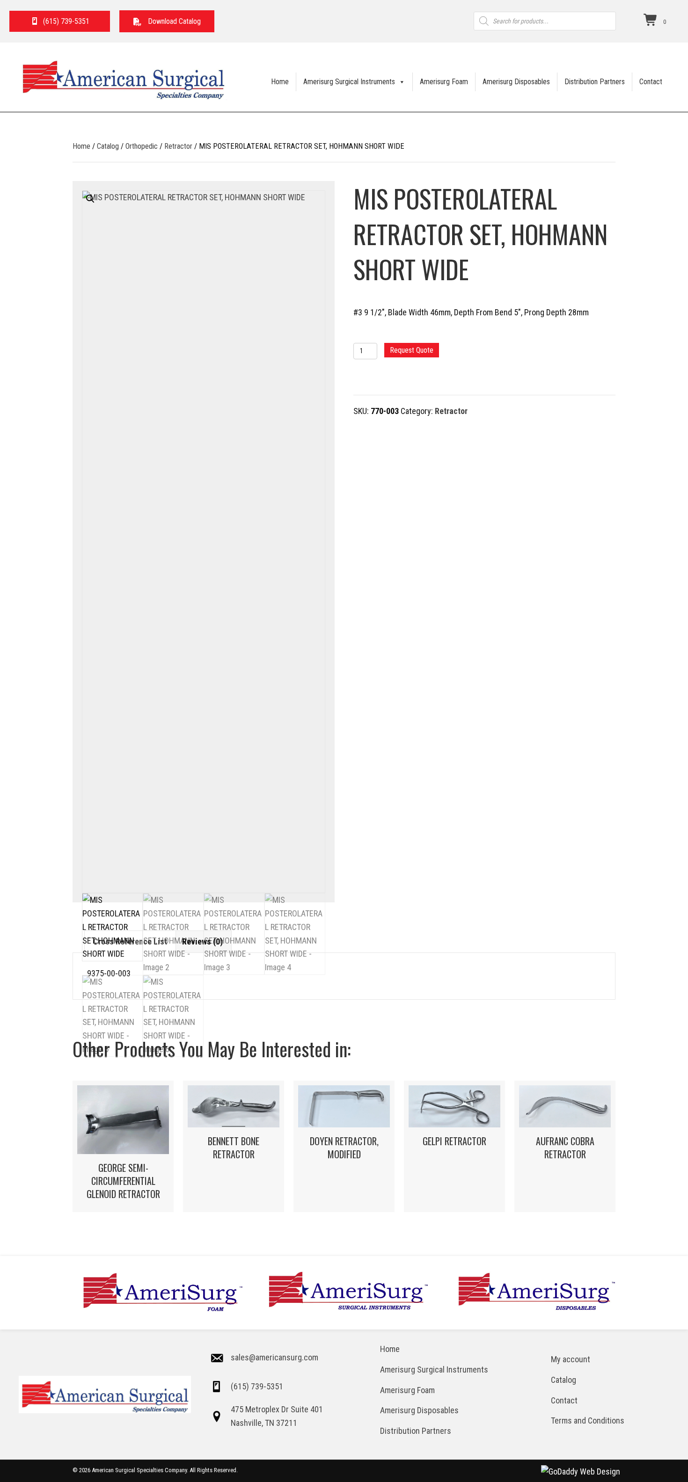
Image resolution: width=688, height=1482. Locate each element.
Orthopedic (141, 146)
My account (570, 1359)
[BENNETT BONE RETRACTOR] (233, 1146)
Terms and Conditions (587, 1420)
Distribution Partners (594, 81)
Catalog (108, 146)
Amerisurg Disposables (516, 81)
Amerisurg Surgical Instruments (349, 81)
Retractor (178, 146)
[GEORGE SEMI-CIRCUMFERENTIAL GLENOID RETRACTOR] (123, 1146)
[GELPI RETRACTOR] (454, 1146)
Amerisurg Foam (444, 81)
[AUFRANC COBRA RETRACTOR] (564, 1146)
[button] (166, 21)
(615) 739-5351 (257, 1386)
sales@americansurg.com (274, 1357)
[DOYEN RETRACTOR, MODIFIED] (344, 1146)
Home (280, 81)
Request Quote (411, 350)
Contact (650, 81)
